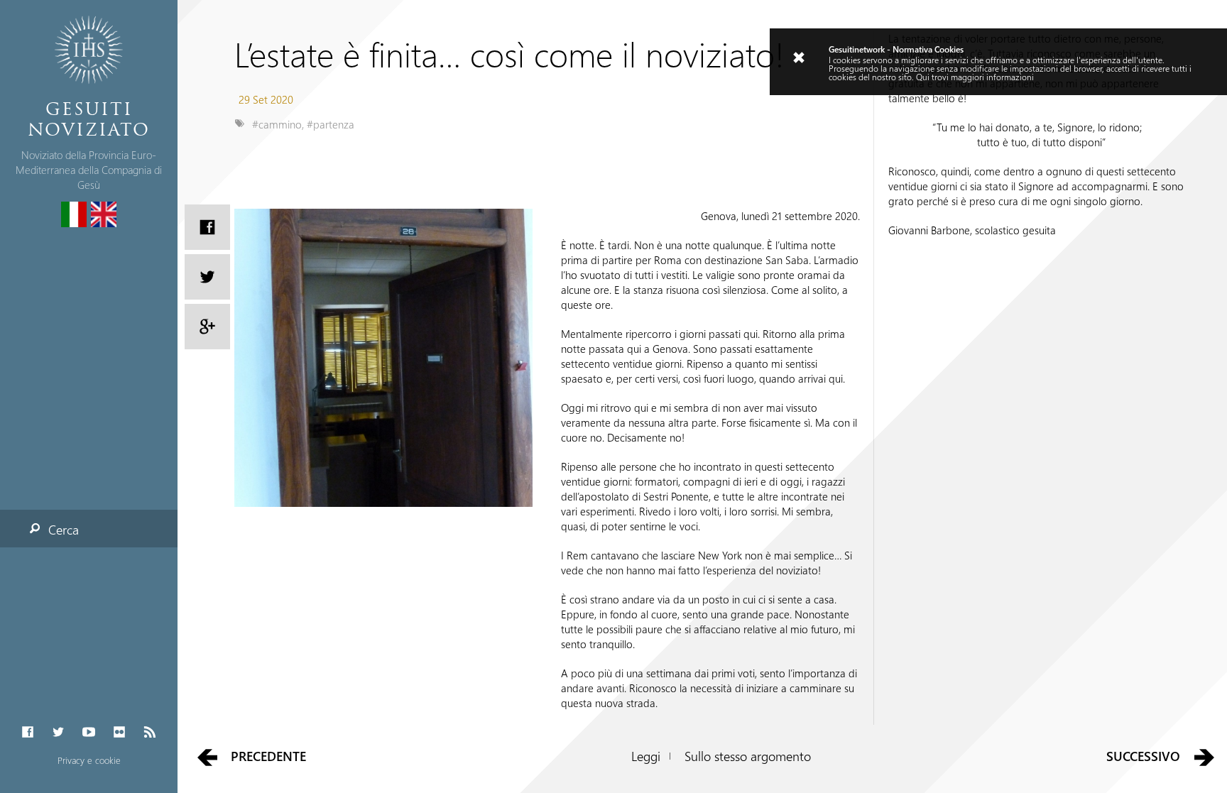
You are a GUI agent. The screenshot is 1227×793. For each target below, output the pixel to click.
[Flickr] (120, 732)
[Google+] (207, 326)
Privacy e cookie (89, 760)
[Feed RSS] (150, 732)
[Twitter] (58, 732)
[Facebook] (27, 732)
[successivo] (1204, 756)
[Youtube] (88, 732)
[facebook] (207, 227)
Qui (922, 76)
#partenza (330, 124)
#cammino (277, 124)
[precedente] (207, 756)
